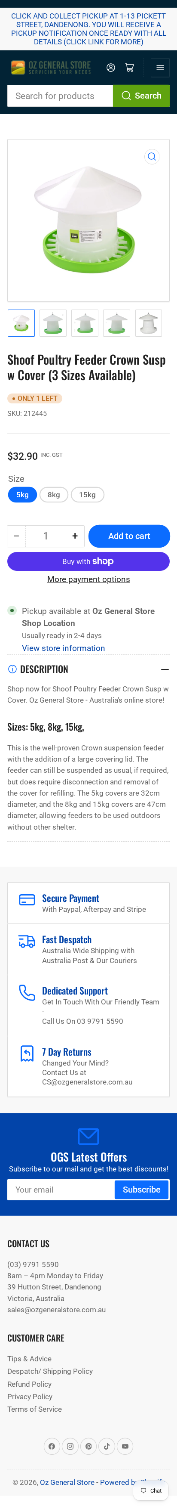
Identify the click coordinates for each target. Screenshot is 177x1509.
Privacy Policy (29, 1396)
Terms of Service (34, 1409)
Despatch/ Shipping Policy (50, 1371)
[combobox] (88, 96)
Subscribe (142, 1190)
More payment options (88, 579)
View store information (63, 648)
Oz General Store (67, 1482)
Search (148, 96)
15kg (87, 494)
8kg (54, 494)
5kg (22, 494)
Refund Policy (29, 1384)
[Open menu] (160, 67)
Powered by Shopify (132, 1482)
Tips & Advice (29, 1358)
